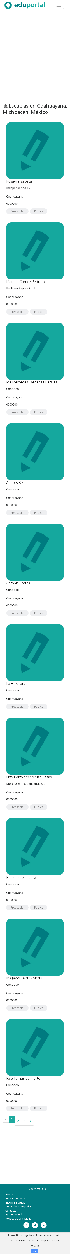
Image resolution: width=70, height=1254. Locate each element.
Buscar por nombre (17, 1198)
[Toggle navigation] (59, 5)
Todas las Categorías (18, 1206)
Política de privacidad (18, 1218)
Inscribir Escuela (15, 1202)
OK (34, 1251)
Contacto (11, 1210)
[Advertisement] (35, 57)
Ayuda (9, 1194)
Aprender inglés (15, 1214)
